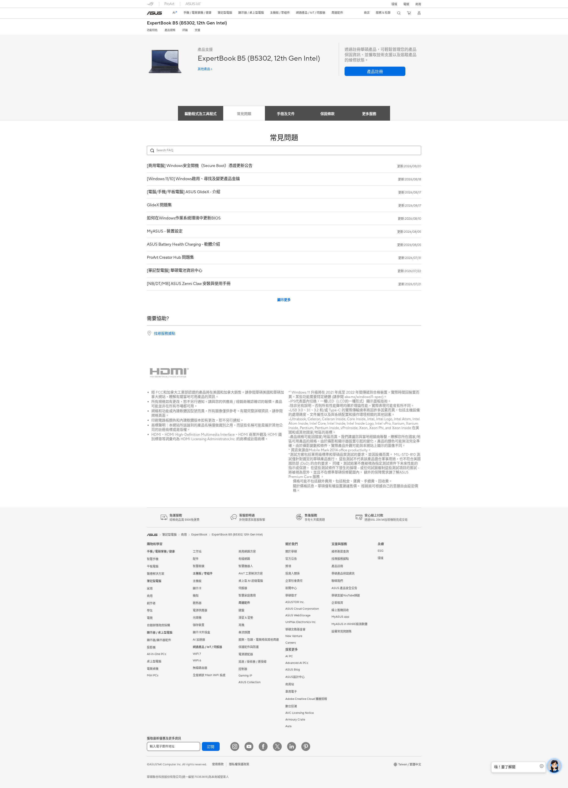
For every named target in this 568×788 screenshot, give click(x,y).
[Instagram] (234, 746)
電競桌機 (152, 669)
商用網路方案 (247, 551)
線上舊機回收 (340, 610)
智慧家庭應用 (247, 595)
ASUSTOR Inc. (294, 602)
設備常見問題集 (341, 631)
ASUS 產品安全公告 (344, 588)
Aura (288, 726)
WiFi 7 (197, 654)
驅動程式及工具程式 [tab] (201, 114)
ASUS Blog (292, 669)
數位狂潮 (291, 706)
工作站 (197, 551)
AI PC (289, 656)
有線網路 (244, 559)
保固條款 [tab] (327, 114)
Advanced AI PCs (296, 663)
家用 (150, 588)
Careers (290, 643)
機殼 (196, 595)
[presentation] (149, 333)
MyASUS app (340, 617)
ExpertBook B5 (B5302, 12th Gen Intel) (187, 23)
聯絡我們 (337, 581)
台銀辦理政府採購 (158, 625)
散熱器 (197, 603)
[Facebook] (263, 746)
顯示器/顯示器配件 (159, 640)
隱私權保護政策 (239, 764)
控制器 (243, 669)
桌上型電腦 (154, 661)
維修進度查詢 (340, 551)
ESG (380, 551)
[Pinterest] (305, 746)
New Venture (293, 636)
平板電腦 (152, 566)
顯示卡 (197, 588)
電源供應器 (200, 610)
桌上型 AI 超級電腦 (251, 581)
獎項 (288, 566)
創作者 (151, 603)
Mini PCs (152, 675)
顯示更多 (284, 300)
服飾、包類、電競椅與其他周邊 (259, 639)
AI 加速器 (199, 639)
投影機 (151, 647)
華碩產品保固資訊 (343, 573)
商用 (150, 596)
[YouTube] (249, 746)
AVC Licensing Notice (299, 713)
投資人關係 (292, 573)
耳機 (241, 625)
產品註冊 (337, 566)
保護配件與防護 (249, 647)
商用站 (289, 684)
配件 (196, 559)
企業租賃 (337, 603)
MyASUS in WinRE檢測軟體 (349, 624)
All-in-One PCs (156, 654)
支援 (197, 30)
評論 (185, 30)
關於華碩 (291, 551)
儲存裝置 (198, 625)
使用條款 (218, 764)
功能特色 (152, 30)
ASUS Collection (249, 682)
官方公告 (291, 559)
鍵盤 (241, 610)
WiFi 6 (197, 660)
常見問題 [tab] (244, 114)
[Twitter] (277, 746)
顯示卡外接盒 (201, 632)
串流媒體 (244, 632)
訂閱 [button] (210, 747)
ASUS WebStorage (297, 615)
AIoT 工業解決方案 (251, 573)
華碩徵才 (291, 595)
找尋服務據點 (164, 333)
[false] (375, 71)
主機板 (197, 581)
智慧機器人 (246, 566)
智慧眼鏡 (198, 566)
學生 (150, 610)
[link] (154, 13)
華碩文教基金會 (295, 629)
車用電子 (291, 691)
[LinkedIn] (291, 746)
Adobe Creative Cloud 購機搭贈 (306, 699)
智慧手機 (152, 559)
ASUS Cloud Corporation (302, 609)
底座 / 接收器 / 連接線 (252, 661)
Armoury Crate (295, 719)
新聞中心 (291, 588)
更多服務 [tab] (369, 114)
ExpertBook (199, 534)
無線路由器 (200, 668)
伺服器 (243, 588)
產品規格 (170, 30)
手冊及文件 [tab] (286, 114)
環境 (394, 4)
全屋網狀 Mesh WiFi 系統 (209, 675)
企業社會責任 (294, 581)
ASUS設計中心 (295, 677)
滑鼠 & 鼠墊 (246, 617)
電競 (150, 618)
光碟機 (197, 617)
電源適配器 (246, 654)
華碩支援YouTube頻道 (345, 595)
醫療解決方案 (155, 573)
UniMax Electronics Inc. (300, 622)
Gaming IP (245, 675)
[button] (406, 4)
